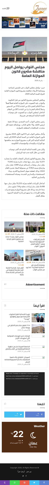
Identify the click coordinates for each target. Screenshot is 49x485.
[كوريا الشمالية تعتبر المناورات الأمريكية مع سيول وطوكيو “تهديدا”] (38, 317)
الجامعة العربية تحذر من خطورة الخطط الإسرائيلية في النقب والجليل (17, 348)
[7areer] (39, 8)
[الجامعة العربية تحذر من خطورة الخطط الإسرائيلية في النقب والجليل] (38, 350)
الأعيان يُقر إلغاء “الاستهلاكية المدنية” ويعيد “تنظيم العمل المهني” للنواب (37, 243)
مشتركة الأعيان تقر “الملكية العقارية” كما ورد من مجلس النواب (35, 267)
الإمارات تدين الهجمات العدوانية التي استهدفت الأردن (18, 337)
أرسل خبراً (21, 471)
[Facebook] (25, 476)
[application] (24, 383)
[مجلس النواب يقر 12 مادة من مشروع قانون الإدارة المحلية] (14, 227)
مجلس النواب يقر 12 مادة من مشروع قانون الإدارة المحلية (15, 239)
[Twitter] (23, 476)
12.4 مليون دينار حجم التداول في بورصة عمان (18, 326)
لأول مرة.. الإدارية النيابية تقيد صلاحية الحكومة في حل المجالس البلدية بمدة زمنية (15, 271)
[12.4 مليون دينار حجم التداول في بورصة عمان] (38, 328)
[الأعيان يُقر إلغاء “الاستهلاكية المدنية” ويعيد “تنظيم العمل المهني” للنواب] (35, 227)
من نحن (28, 471)
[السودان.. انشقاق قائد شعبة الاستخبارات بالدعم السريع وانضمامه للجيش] (38, 360)
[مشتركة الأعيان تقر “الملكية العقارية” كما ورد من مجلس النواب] (35, 255)
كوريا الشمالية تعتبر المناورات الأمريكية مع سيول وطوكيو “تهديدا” (19, 317)
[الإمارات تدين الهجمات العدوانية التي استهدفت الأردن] (38, 339)
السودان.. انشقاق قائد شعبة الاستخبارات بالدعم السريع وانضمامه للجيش (17, 359)
